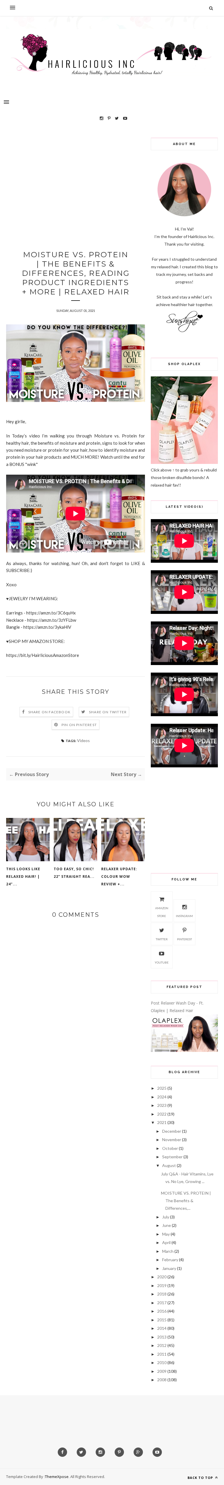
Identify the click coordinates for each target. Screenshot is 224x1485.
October (170, 1148)
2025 (162, 1088)
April (166, 1242)
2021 (162, 1122)
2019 (162, 1285)
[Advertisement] (76, 178)
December (171, 1131)
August (169, 1165)
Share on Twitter (108, 712)
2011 (162, 1354)
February (170, 1259)
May (166, 1234)
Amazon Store (161, 912)
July (165, 1216)
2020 (162, 1276)
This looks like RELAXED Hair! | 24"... (23, 876)
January (169, 1268)
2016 (162, 1311)
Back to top (201, 1477)
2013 (162, 1336)
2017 (162, 1302)
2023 (162, 1105)
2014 (162, 1328)
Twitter (162, 939)
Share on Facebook (49, 712)
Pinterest (184, 939)
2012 (162, 1345)
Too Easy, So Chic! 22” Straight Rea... (74, 872)
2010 (162, 1362)
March (168, 1251)
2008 (162, 1379)
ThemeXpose (57, 1476)
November (171, 1139)
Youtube (162, 962)
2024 (162, 1096)
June (166, 1225)
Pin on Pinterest (79, 725)
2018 (162, 1293)
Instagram (184, 916)
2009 (162, 1371)
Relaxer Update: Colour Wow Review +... (119, 876)
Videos (83, 740)
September (172, 1156)
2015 (162, 1319)
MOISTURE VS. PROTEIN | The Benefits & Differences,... (186, 1201)
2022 (162, 1113)
